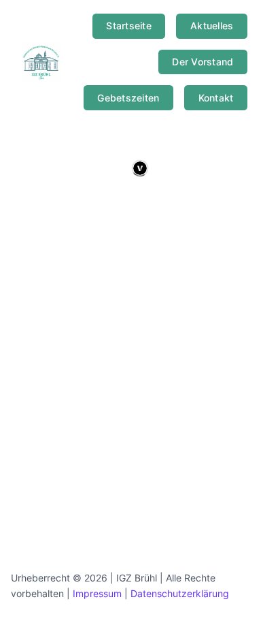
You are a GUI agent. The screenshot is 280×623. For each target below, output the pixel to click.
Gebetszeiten (128, 97)
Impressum (97, 593)
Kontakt (216, 97)
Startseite (129, 25)
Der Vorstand (202, 61)
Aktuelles (211, 25)
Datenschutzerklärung (179, 593)
